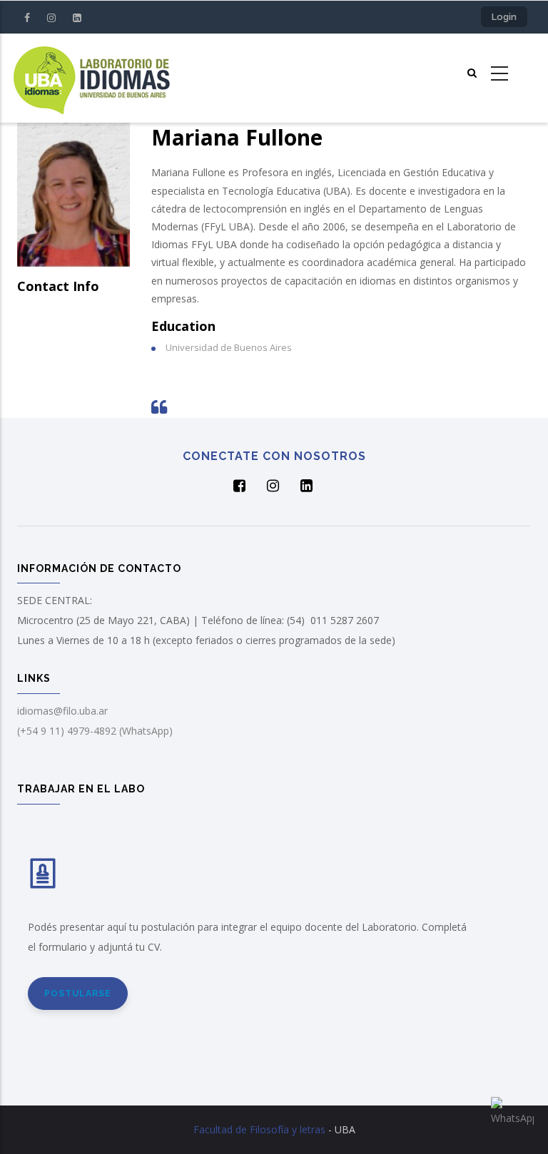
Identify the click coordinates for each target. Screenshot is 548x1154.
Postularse (77, 994)
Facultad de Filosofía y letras (259, 1129)
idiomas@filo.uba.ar (62, 711)
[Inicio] (91, 78)
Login (504, 16)
